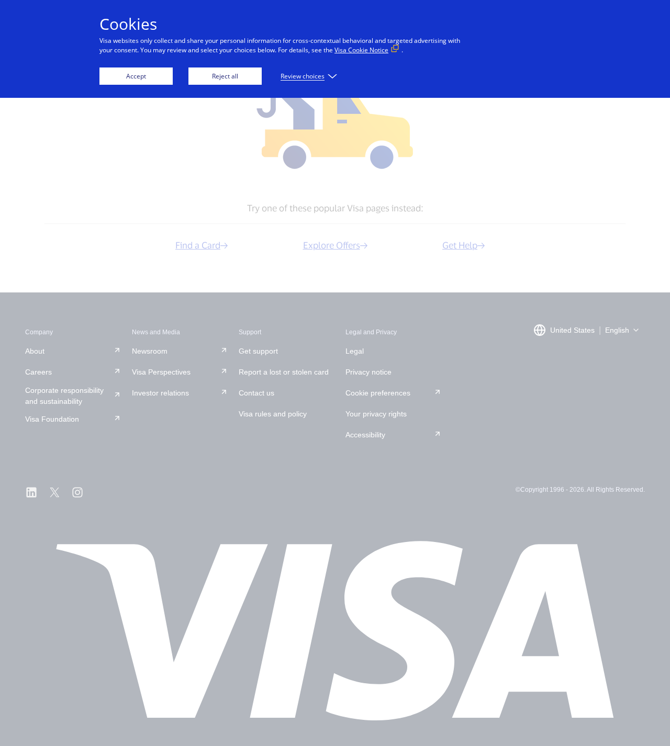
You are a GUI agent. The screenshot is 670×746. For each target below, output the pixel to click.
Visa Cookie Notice (361, 50)
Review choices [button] (303, 76)
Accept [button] (136, 76)
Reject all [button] (225, 76)
